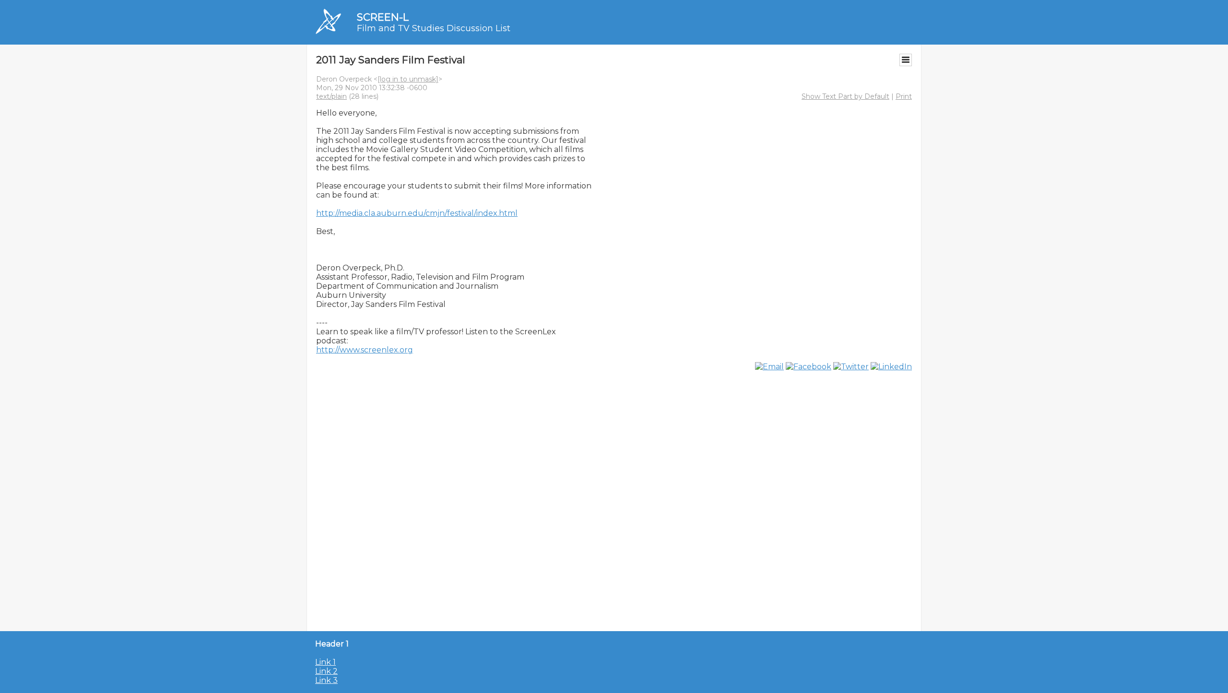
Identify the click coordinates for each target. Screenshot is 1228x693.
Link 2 (326, 671)
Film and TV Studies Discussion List (433, 28)
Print (904, 96)
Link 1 (325, 662)
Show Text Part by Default (845, 96)
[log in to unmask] (408, 79)
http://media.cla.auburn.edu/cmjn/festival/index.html (417, 213)
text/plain (331, 96)
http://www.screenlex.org (364, 349)
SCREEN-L (383, 17)
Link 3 (326, 680)
